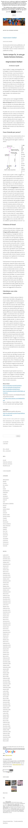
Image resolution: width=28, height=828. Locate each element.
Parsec (10, 426)
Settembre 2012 (7, 625)
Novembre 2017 (7, 560)
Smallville (12, 810)
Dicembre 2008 (6, 682)
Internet (5, 499)
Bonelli (4, 481)
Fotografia (5, 492)
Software (5, 527)
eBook (9, 805)
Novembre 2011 (7, 632)
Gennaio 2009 (6, 680)
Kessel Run (12, 424)
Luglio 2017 (5, 568)
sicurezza (8, 810)
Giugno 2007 (6, 715)
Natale (4, 507)
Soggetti (5, 529)
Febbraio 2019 (6, 556)
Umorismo (5, 540)
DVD (4, 420)
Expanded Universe (16, 422)
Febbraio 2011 (6, 643)
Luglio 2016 (5, 584)
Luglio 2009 (5, 670)
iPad (24, 806)
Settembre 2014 (7, 602)
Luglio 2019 (5, 555)
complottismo (11, 803)
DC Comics (5, 485)
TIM (13, 811)
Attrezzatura (6, 479)
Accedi (4, 460)
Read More (19, 11)
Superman (5, 534)
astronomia (13, 802)
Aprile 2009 (5, 674)
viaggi (18, 811)
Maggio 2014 (6, 606)
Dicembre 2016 (6, 575)
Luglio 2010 (5, 650)
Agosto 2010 (6, 648)
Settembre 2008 (7, 687)
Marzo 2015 (6, 593)
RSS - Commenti (7, 451)
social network (19, 810)
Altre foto (5, 792)
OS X (21, 809)
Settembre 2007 (7, 709)
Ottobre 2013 (6, 613)
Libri (13, 420)
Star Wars (17, 420)
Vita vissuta (5, 544)
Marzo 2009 (6, 676)
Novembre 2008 (7, 683)
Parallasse (5, 426)
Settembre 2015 (7, 591)
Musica (4, 505)
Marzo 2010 (6, 656)
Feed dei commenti (7, 463)
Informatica (5, 498)
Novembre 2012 (7, 623)
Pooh (23, 809)
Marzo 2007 (6, 720)
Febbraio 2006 (6, 733)
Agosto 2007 (6, 711)
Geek (15, 806)
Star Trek (5, 531)
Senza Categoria (7, 523)
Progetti (5, 518)
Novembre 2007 (7, 705)
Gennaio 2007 (6, 724)
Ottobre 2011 (6, 634)
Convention (17, 803)
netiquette (14, 809)
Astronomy (8, 422)
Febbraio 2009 (6, 678)
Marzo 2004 (6, 740)
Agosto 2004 (6, 739)
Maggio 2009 (6, 672)
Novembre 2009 (7, 663)
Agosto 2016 (6, 582)
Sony (4, 811)
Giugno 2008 (6, 693)
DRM (4, 805)
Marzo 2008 (6, 698)
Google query (18, 806)
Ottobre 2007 (6, 707)
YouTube (5, 545)
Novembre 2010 (7, 645)
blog (21, 802)
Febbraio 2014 (6, 608)
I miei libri (5, 443)
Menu (14, 15)
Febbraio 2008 (6, 700)
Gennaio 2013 (6, 621)
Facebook (15, 805)
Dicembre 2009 (6, 661)
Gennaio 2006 (6, 735)
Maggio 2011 (6, 639)
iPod (9, 807)
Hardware (5, 496)
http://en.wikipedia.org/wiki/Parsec (11, 387)
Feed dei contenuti (7, 462)
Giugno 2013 (6, 615)
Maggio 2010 (6, 654)
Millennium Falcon (19, 424)
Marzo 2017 (6, 571)
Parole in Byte (6, 514)
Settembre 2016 (7, 580)
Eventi (4, 488)
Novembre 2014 (7, 601)
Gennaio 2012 (6, 630)
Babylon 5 (18, 802)
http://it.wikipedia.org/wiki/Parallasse (12, 385)
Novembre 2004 (7, 737)
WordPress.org (6, 465)
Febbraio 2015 (6, 595)
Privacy (4, 810)
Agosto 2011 (6, 636)
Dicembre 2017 (6, 558)
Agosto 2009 (6, 669)
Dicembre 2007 (6, 704)
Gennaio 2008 (6, 702)
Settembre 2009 (7, 667)
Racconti (5, 520)
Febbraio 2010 (6, 658)
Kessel (7, 424)
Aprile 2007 (5, 718)
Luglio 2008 (5, 691)
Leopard (23, 807)
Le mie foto (5, 441)
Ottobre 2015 (6, 590)
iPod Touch (14, 807)
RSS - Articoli (6, 449)
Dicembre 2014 (6, 599)
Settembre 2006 (7, 731)
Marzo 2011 (6, 641)
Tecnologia (5, 538)
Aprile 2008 (5, 696)
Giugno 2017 (6, 569)
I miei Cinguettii (7, 470)
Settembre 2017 (7, 564)
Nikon (18, 809)
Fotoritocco (12, 806)
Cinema (22, 418)
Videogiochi (5, 542)
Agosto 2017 (6, 566)
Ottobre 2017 (6, 562)
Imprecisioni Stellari (10, 38)
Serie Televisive (6, 525)
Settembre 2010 (7, 647)
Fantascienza (9, 420)
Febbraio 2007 (6, 722)
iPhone (5, 807)
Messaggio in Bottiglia (8, 503)
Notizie (4, 510)
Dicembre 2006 (6, 726)
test (11, 811)
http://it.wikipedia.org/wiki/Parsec (11, 389)
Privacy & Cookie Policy (8, 821)
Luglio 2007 (5, 713)
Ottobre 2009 (6, 665)
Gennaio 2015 (6, 597)
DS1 (6, 805)
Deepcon (22, 803)
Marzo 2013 (6, 619)
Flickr (4, 806)
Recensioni (5, 521)
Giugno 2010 (6, 652)
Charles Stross (6, 803)
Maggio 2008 (6, 694)
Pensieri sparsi (6, 516)
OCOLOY (5, 512)
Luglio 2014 (5, 604)
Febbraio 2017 (6, 573)
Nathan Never (6, 509)
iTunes (19, 807)
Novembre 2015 (7, 588)
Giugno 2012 (6, 626)
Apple (8, 801)
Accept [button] (13, 11)
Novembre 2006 (7, 728)
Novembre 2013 (7, 612)
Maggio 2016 (6, 586)
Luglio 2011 (5, 637)
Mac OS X (5, 809)
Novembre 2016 (7, 577)
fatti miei (21, 805)
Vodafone (21, 811)
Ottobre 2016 (6, 579)
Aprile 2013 (5, 617)
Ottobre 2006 (6, 729)
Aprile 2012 (5, 628)
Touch (15, 811)
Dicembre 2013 (6, 610)
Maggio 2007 (6, 716)
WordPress (5, 812)
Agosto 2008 (6, 689)
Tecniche (5, 536)
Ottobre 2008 (6, 685)
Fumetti (5, 494)
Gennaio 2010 (6, 659)
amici (4, 802)
